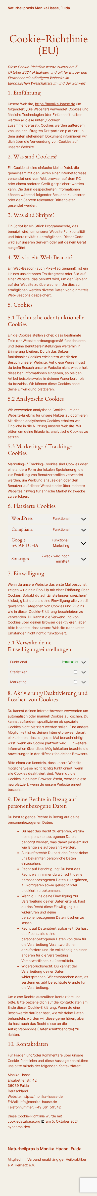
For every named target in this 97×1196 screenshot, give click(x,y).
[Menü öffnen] (86, 8)
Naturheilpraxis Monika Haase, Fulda (39, 8)
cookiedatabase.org (24, 1121)
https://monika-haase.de (55, 104)
